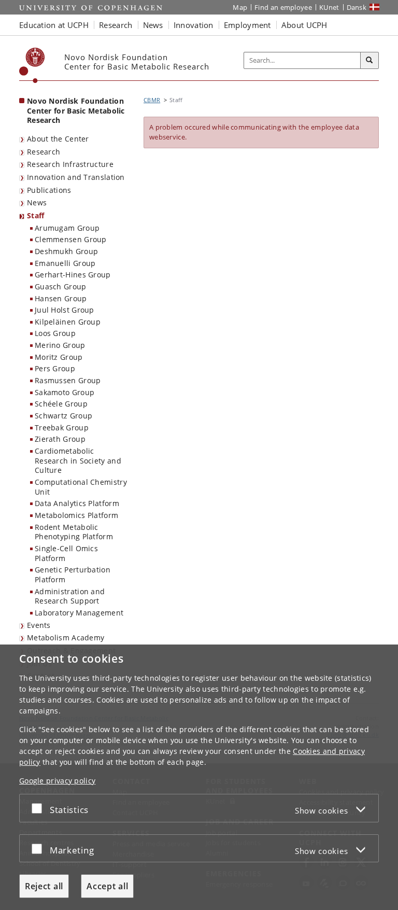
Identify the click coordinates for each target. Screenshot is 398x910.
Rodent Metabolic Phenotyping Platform (74, 532)
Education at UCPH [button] (54, 25)
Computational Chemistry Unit (81, 487)
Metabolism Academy (65, 637)
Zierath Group (60, 439)
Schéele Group (61, 404)
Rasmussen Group (68, 380)
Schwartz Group (63, 416)
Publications (49, 190)
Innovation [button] (194, 25)
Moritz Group (59, 357)
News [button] (153, 25)
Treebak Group (62, 427)
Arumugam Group (67, 228)
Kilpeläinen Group (68, 322)
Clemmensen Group (71, 239)
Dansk (357, 7)
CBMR (152, 100)
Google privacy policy (57, 781)
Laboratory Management (79, 613)
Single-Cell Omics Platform (66, 553)
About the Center (58, 139)
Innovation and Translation (76, 177)
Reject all (44, 886)
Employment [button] (247, 25)
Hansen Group (61, 298)
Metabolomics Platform (76, 515)
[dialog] (199, 777)
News (37, 202)
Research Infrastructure (70, 164)
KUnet (329, 7)
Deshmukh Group (66, 251)
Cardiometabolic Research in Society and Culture (78, 460)
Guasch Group (61, 286)
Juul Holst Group (64, 310)
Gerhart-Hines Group (73, 274)
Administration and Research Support (70, 596)
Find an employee (283, 7)
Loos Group (55, 333)
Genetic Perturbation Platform (72, 574)
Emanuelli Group (65, 263)
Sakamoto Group (64, 392)
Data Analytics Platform (77, 503)
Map (240, 7)
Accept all (107, 886)
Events (39, 625)
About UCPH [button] (304, 25)
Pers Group (55, 368)
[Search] (369, 60)
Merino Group (60, 345)
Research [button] (115, 25)
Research (43, 152)
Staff (36, 215)
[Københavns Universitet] (32, 65)
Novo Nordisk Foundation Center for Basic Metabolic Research (76, 110)
